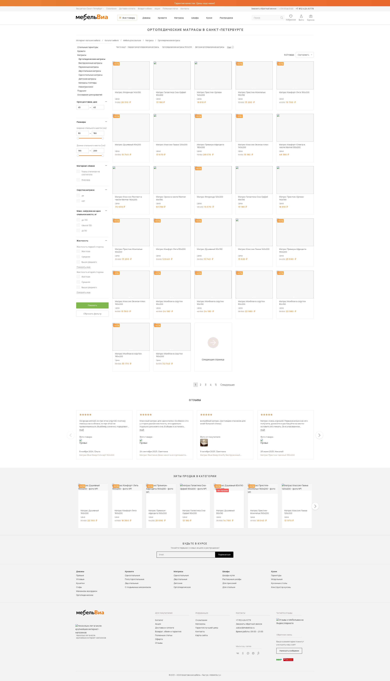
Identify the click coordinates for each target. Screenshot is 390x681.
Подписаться (224, 554)
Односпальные (132, 575)
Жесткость (82, 240)
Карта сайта (201, 635)
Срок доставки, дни (87, 101)
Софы (79, 587)
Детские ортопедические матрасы (209, 47)
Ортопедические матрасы (92, 59)
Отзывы (159, 643)
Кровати (162, 17)
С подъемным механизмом (138, 587)
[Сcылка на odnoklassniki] (243, 653)
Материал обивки (86, 165)
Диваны (146, 17)
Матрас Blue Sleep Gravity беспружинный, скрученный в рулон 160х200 (220, 455)
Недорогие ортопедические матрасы (143, 47)
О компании (111, 8)
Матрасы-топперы (88, 82)
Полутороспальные (134, 579)
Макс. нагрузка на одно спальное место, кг (89, 213)
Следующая (227, 384)
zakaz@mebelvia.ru (245, 627)
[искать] (281, 18)
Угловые (80, 579)
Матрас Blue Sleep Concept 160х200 (96, 455)
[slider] (78, 138)
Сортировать (303, 54)
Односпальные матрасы (91, 74)
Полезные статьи (170, 8)
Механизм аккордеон (86, 591)
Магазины (200, 623)
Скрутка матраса (85, 190)
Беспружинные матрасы (90, 63)
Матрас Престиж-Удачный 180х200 (278, 455)
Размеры (81, 122)
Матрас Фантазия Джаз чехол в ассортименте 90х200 (163, 455)
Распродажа (226, 17)
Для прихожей (229, 583)
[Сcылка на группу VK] (237, 653)
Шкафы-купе (228, 575)
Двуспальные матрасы (90, 71)
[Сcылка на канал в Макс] (248, 653)
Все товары (129, 17)
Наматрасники (86, 86)
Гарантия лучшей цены (206, 627)
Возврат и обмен (145, 8)
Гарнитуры (276, 575)
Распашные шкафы (231, 579)
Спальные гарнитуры (87, 47)
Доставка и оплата (127, 8)
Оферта (159, 639)
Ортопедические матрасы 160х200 (177, 47)
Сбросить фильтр (92, 313)
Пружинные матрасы (89, 67)
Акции (157, 8)
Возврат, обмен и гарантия (168, 631)
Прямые (80, 575)
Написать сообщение (289, 650)
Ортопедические (84, 595)
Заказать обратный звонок (263, 8)
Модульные (276, 579)
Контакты (185, 8)
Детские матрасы (87, 78)
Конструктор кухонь (281, 587)
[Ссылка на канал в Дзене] (253, 653)
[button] (129, 88)
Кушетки (80, 583)
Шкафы (195, 17)
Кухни (209, 17)
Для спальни (228, 587)
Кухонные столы (279, 583)
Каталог (159, 620)
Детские (178, 583)
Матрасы (179, 17)
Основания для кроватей (89, 94)
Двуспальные (131, 583)
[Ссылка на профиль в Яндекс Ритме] (258, 653)
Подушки (81, 90)
